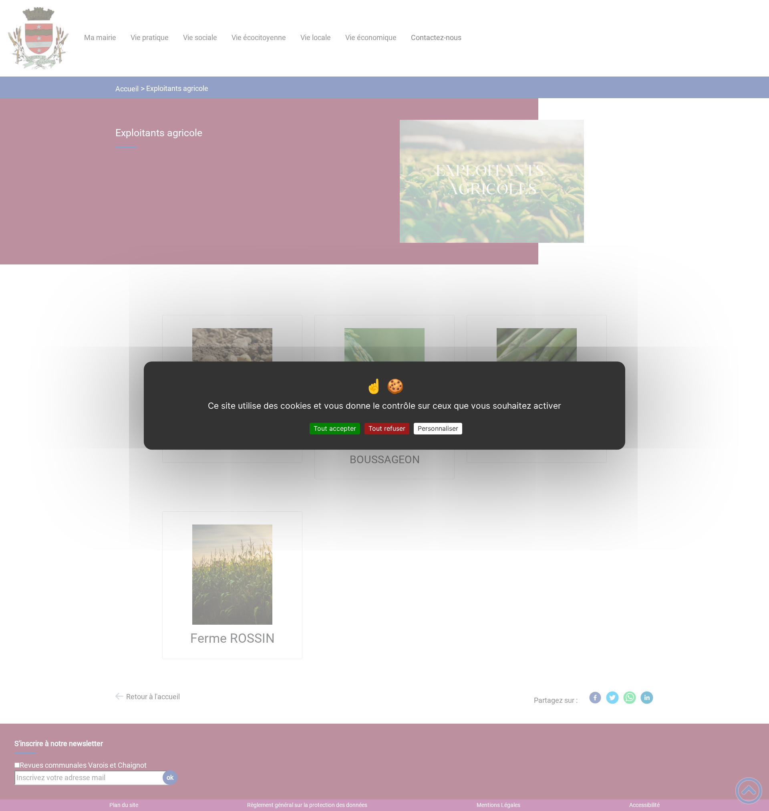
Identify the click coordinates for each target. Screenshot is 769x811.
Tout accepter (335, 428)
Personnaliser (438, 428)
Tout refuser (386, 428)
